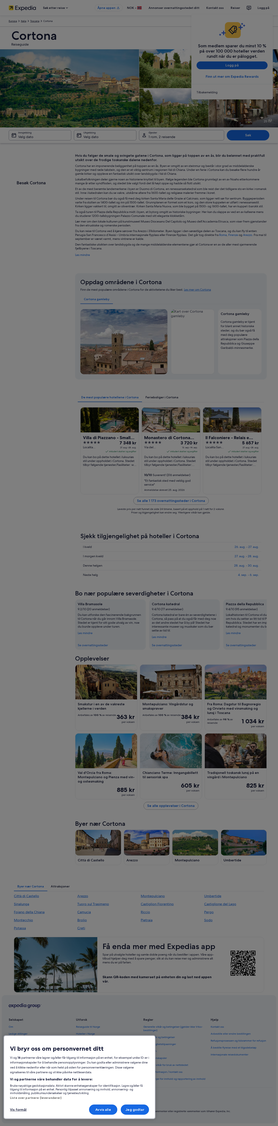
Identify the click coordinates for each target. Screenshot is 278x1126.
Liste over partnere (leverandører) (35, 1098)
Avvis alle (103, 1110)
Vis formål (18, 1110)
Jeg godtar (135, 1110)
